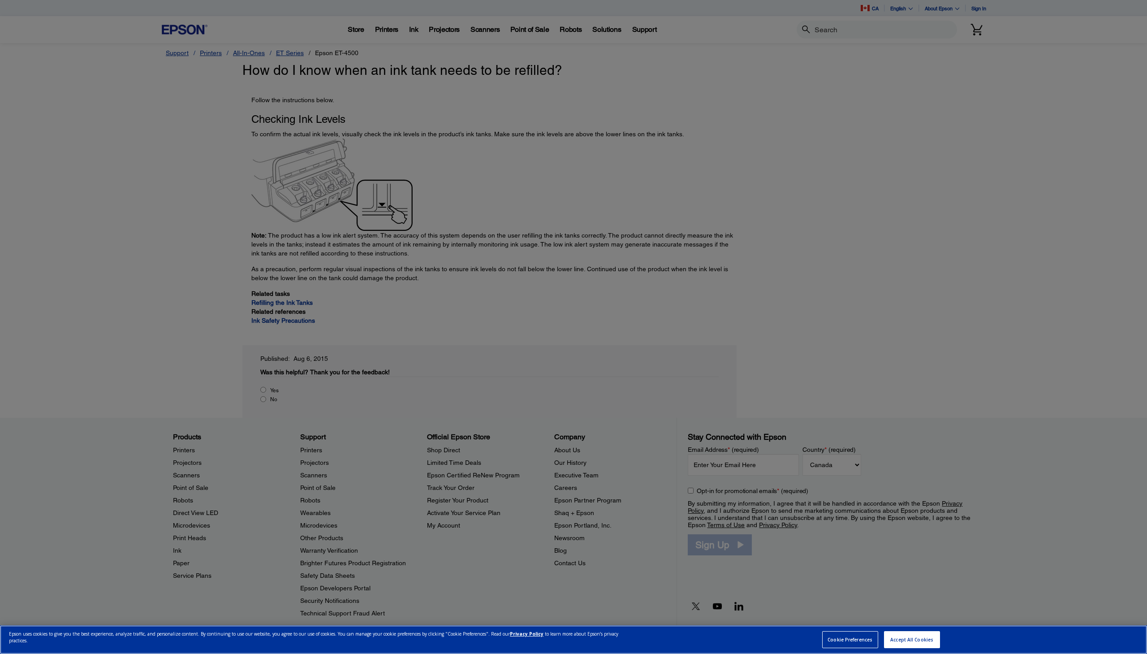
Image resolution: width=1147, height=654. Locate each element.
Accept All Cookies (911, 640)
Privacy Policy (526, 634)
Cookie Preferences (850, 640)
